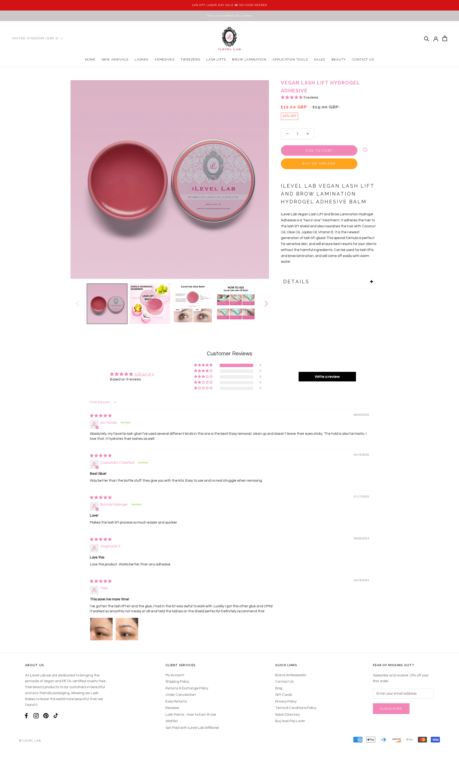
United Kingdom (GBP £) (35, 38)
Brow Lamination (249, 59)
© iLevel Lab (30, 740)
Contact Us (363, 59)
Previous (77, 304)
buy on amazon (319, 163)
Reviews (172, 708)
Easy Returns (176, 701)
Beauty (339, 59)
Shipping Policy (177, 681)
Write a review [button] (327, 377)
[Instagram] (36, 716)
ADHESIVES (164, 59)
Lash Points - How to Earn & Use (190, 714)
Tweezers (190, 59)
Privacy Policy (285, 701)
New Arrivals (115, 59)
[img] (101, 416)
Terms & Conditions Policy (295, 708)
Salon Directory (287, 714)
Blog (278, 688)
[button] (292, 97)
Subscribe (391, 708)
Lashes (141, 59)
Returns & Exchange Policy (186, 688)
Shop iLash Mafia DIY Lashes (229, 15)
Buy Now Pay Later (290, 721)
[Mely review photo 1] (101, 629)
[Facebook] (26, 716)
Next (266, 304)
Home (90, 59)
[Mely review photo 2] (126, 629)
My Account (174, 675)
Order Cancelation (180, 695)
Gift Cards (283, 695)
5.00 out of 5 (144, 374)
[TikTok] (55, 716)
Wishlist (171, 721)
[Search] (426, 38)
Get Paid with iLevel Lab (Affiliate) (192, 728)
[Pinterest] (46, 716)
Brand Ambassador (290, 675)
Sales (319, 59)
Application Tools (290, 59)
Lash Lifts (216, 59)
